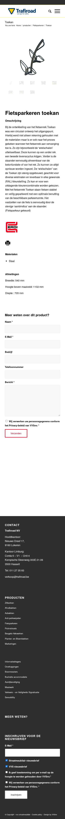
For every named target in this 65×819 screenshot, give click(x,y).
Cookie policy (37, 814)
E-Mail (9, 336)
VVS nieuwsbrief (18, 766)
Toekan (9, 22)
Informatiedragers (13, 661)
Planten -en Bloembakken (16, 638)
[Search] (48, 11)
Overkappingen (12, 666)
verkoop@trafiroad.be (17, 576)
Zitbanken (9, 602)
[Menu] (55, 11)
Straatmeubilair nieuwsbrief (24, 760)
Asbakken (9, 613)
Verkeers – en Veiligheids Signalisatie (22, 692)
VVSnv (54, 814)
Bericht (10, 382)
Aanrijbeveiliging (12, 681)
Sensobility (10, 697)
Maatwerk (9, 687)
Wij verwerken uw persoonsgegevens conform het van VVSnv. (32, 423)
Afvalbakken (10, 607)
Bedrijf (8, 352)
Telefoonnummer (14, 367)
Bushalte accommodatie (16, 676)
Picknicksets (11, 628)
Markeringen (10, 643)
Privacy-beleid (17, 425)
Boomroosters (11, 671)
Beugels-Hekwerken (14, 633)
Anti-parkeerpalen (13, 618)
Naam (9, 321)
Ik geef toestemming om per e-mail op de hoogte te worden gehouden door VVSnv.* (29, 774)
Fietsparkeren (11, 623)
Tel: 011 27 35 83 (14, 570)
